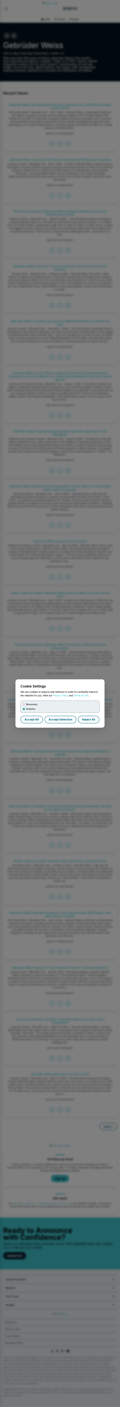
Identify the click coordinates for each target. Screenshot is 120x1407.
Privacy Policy (60, 695)
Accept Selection (60, 719)
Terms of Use (81, 695)
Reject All (88, 719)
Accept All (32, 719)
